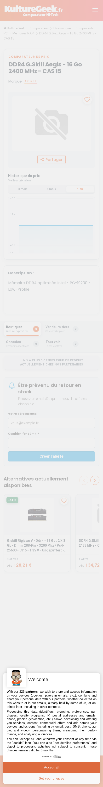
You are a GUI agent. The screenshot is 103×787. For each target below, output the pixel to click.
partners (31, 691)
